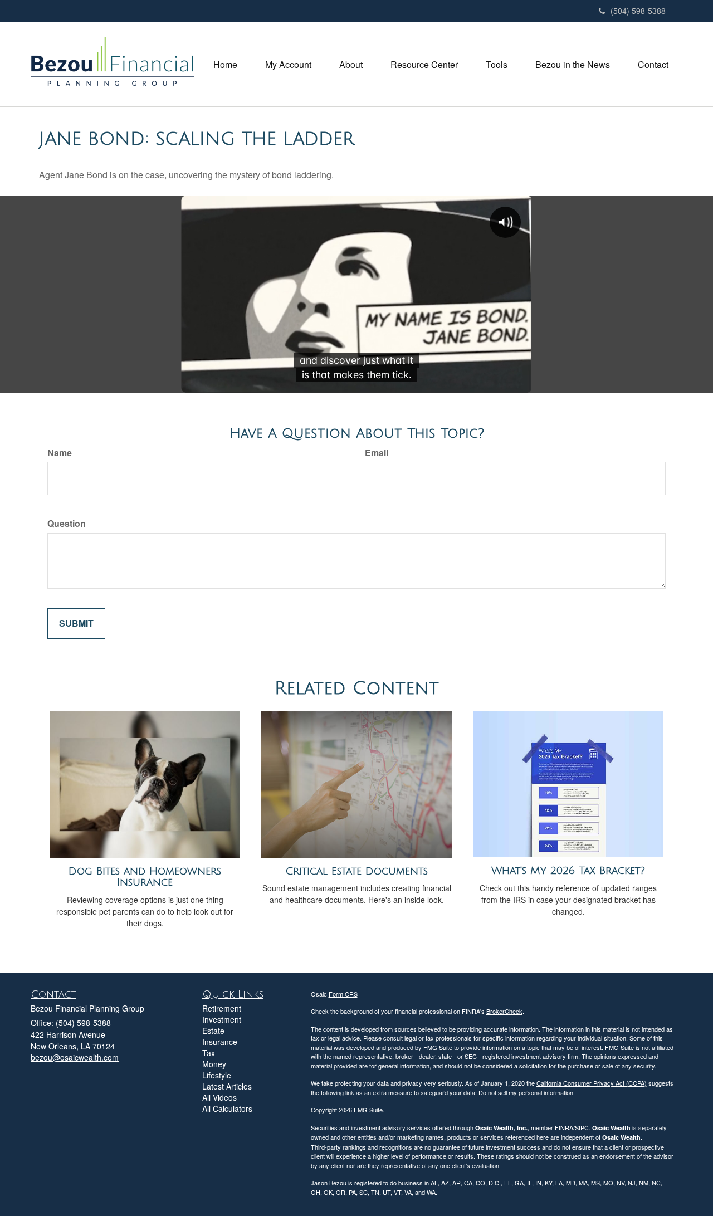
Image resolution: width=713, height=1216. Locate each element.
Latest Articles (227, 1086)
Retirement (221, 1008)
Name (59, 453)
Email (376, 453)
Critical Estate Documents (356, 871)
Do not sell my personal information (525, 1092)
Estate (213, 1030)
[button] (288, 64)
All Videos (219, 1097)
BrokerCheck (504, 1011)
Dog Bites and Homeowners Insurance (145, 877)
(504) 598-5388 (638, 10)
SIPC (582, 1127)
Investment (221, 1019)
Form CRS (343, 993)
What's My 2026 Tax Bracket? (568, 870)
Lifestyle (216, 1075)
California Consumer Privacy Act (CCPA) (591, 1082)
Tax (208, 1052)
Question (66, 523)
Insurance (219, 1041)
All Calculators (227, 1108)
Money (214, 1064)
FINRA (564, 1127)
